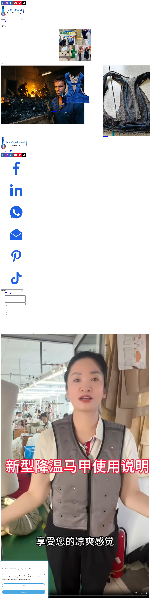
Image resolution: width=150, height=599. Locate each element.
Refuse (24, 585)
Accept (24, 592)
